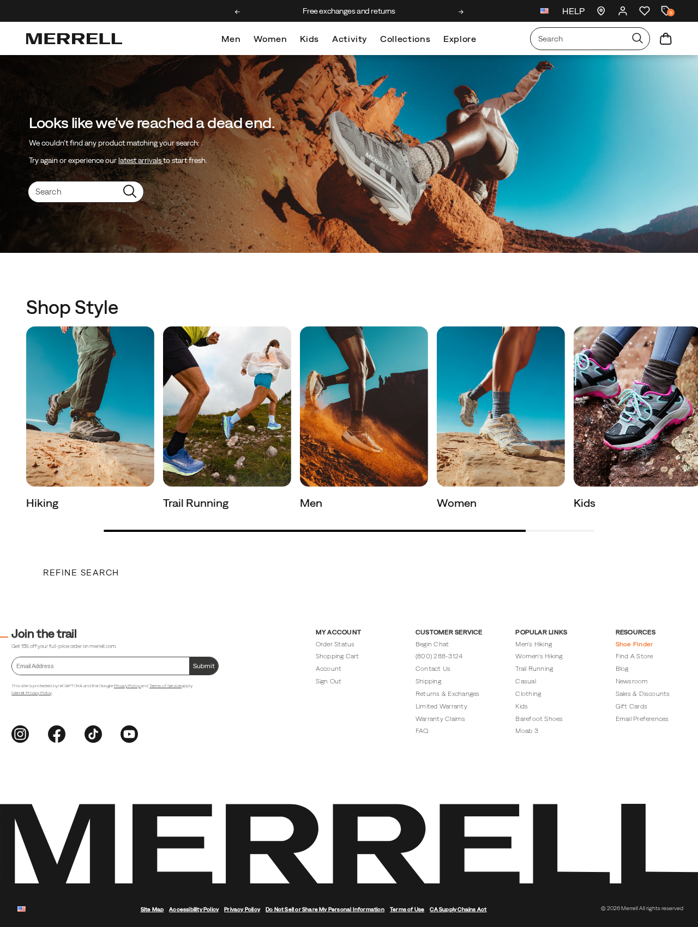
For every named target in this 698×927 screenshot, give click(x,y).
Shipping (428, 680)
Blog (622, 668)
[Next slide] (461, 12)
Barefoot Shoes (539, 718)
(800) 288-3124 (439, 655)
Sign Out (329, 680)
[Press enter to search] (637, 39)
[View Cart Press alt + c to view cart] (666, 39)
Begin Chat (432, 643)
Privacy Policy (127, 685)
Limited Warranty (441, 706)
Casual (525, 680)
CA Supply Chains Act (458, 909)
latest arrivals (140, 160)
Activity (349, 39)
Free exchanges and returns (349, 11)
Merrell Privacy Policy (31, 692)
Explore (459, 39)
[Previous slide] (237, 12)
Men (230, 39)
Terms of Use (407, 909)
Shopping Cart (337, 655)
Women (270, 39)
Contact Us (433, 668)
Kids (309, 39)
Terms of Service (165, 685)
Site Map (152, 909)
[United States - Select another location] (545, 12)
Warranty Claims (441, 718)
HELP (573, 11)
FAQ (422, 730)
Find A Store (634, 655)
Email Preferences (642, 718)
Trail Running (197, 502)
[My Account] (623, 11)
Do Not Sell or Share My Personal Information (325, 909)
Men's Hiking (533, 643)
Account (329, 668)
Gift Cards (631, 706)
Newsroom (632, 680)
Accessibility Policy (194, 909)
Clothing (528, 693)
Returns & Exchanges (447, 693)
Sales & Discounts (643, 693)
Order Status (335, 643)
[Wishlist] (644, 11)
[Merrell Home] (74, 38)
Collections (405, 39)
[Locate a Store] (601, 11)
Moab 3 (526, 730)
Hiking (43, 502)
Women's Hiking (538, 655)
